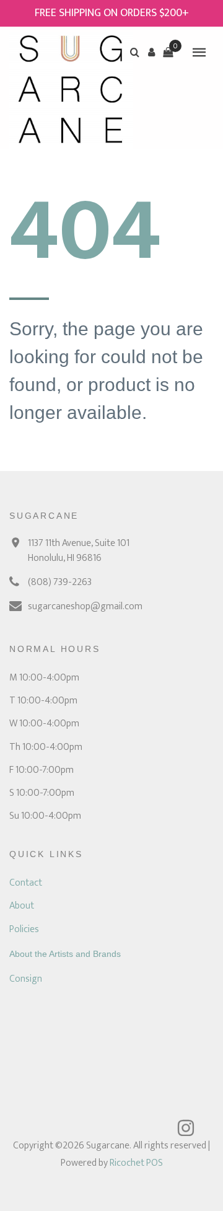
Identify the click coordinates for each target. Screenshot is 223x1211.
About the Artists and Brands (65, 954)
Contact (25, 882)
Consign (25, 979)
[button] (151, 52)
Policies (24, 929)
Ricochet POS (136, 1163)
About (21, 905)
